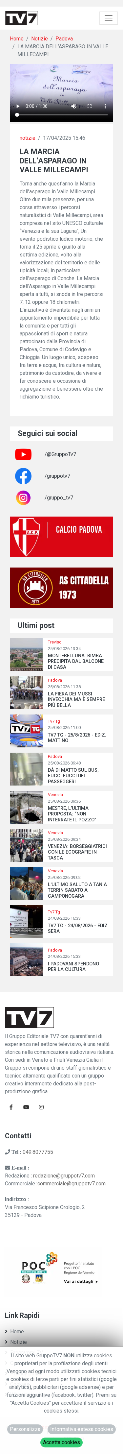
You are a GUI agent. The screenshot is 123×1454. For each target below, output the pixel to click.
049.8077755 (38, 1152)
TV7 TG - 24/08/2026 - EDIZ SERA (78, 928)
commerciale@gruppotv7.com (71, 1183)
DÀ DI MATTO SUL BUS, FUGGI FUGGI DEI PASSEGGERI (73, 776)
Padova (64, 39)
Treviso (55, 642)
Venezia (55, 794)
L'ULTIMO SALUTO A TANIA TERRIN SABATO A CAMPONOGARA (77, 890)
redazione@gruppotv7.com (64, 1176)
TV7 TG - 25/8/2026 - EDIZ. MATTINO (77, 737)
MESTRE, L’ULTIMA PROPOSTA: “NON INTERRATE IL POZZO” (72, 814)
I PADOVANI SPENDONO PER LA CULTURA (73, 966)
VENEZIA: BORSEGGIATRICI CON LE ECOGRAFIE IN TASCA (77, 852)
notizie (27, 138)
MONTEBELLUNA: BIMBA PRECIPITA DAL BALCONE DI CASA (76, 661)
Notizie (39, 39)
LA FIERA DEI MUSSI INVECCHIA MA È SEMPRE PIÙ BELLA (76, 699)
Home (17, 39)
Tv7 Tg (54, 721)
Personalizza (25, 1429)
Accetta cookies (61, 1442)
